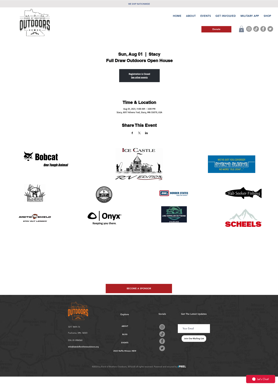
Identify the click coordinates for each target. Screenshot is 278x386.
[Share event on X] (139, 133)
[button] (241, 29)
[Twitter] (270, 29)
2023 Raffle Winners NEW (125, 351)
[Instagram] (249, 29)
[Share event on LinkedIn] (146, 133)
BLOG (124, 334)
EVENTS (124, 342)
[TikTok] (256, 29)
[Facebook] (263, 29)
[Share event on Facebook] (132, 133)
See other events (139, 77)
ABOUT (125, 326)
